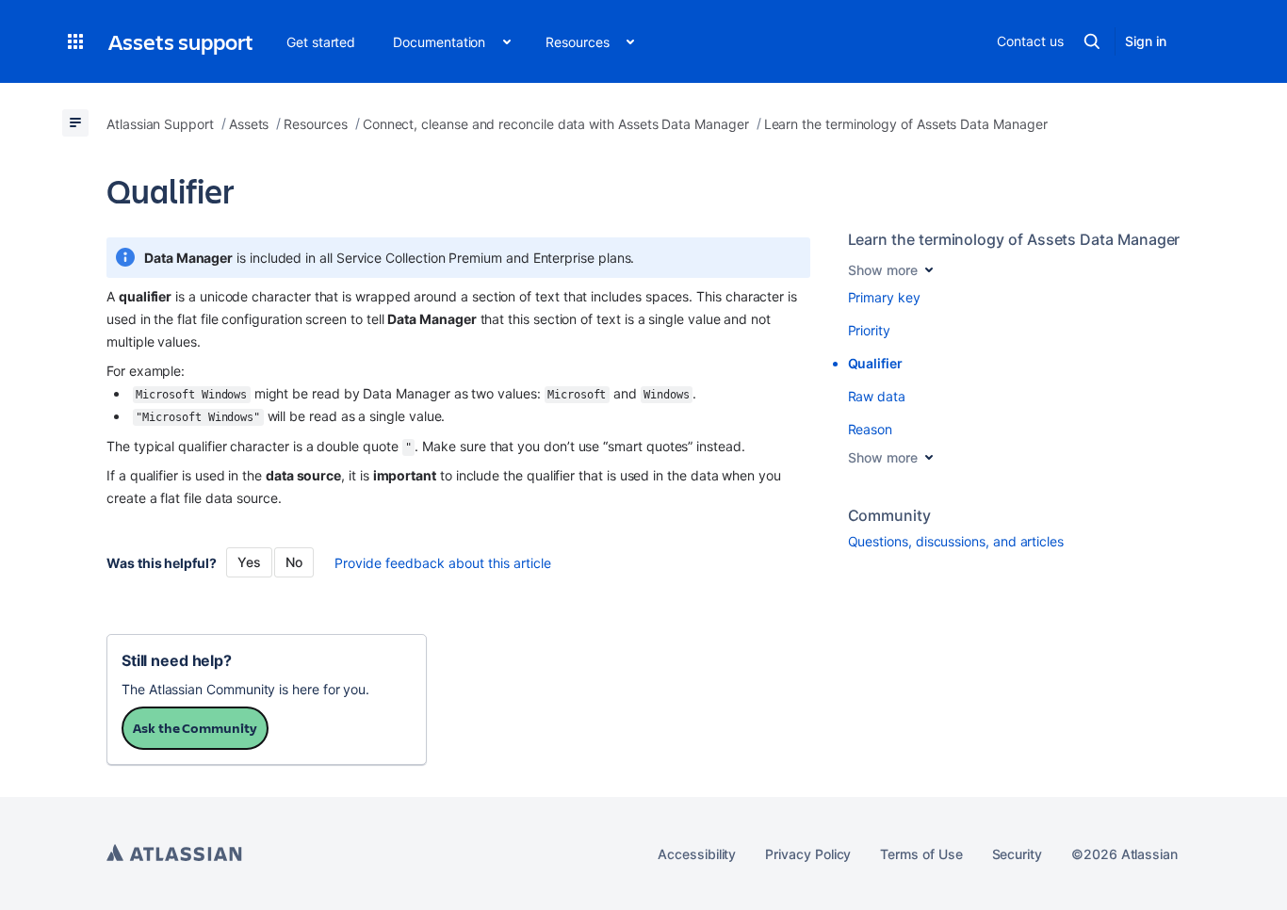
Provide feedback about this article (442, 563)
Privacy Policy (808, 854)
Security (1017, 854)
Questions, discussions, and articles (956, 541)
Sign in (1145, 41)
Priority (869, 330)
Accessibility (697, 854)
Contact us (1030, 41)
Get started (320, 42)
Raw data (876, 396)
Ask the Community (195, 728)
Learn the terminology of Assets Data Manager (1014, 239)
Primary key (884, 297)
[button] (75, 41)
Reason (870, 429)
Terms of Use (921, 854)
